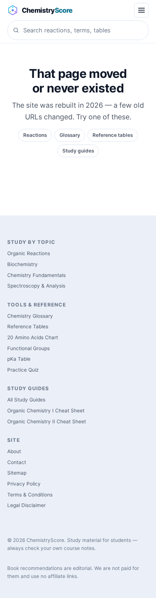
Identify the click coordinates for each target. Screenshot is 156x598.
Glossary (69, 135)
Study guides (78, 151)
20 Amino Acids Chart (32, 337)
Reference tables (113, 135)
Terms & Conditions (30, 495)
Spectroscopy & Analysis (36, 286)
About (14, 451)
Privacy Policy (24, 484)
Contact (16, 462)
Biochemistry (22, 264)
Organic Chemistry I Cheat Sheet (46, 410)
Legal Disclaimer (26, 505)
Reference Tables (27, 326)
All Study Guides (26, 400)
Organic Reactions (28, 253)
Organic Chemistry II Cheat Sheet (46, 421)
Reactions (35, 135)
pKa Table (18, 359)
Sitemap (16, 473)
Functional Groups (28, 348)
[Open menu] (141, 10)
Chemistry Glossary (30, 316)
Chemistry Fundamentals (36, 275)
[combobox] (78, 30)
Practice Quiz (22, 370)
